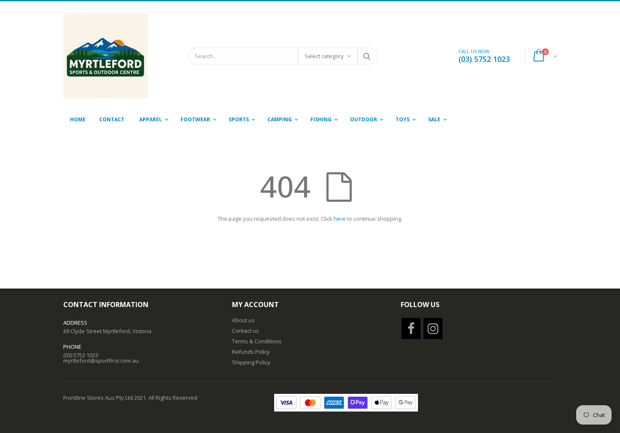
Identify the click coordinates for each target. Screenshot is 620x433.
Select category (324, 56)
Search (367, 56)
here (340, 218)
